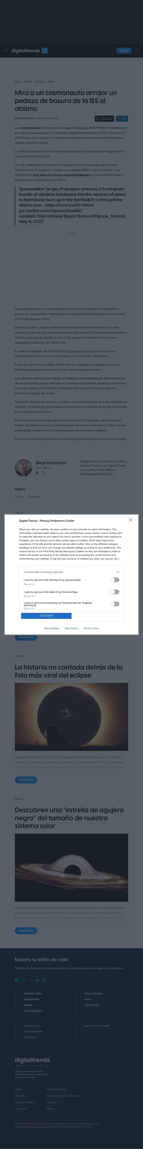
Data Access (71, 628)
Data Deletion (51, 628)
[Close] (132, 521)
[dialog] (71, 574)
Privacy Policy (91, 628)
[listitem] (71, 572)
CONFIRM (46, 615)
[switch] (114, 579)
